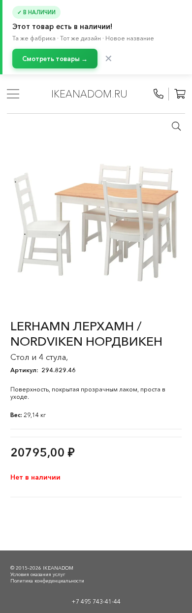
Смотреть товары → (55, 59)
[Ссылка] (158, 94)
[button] (176, 126)
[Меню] (13, 94)
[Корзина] (180, 94)
